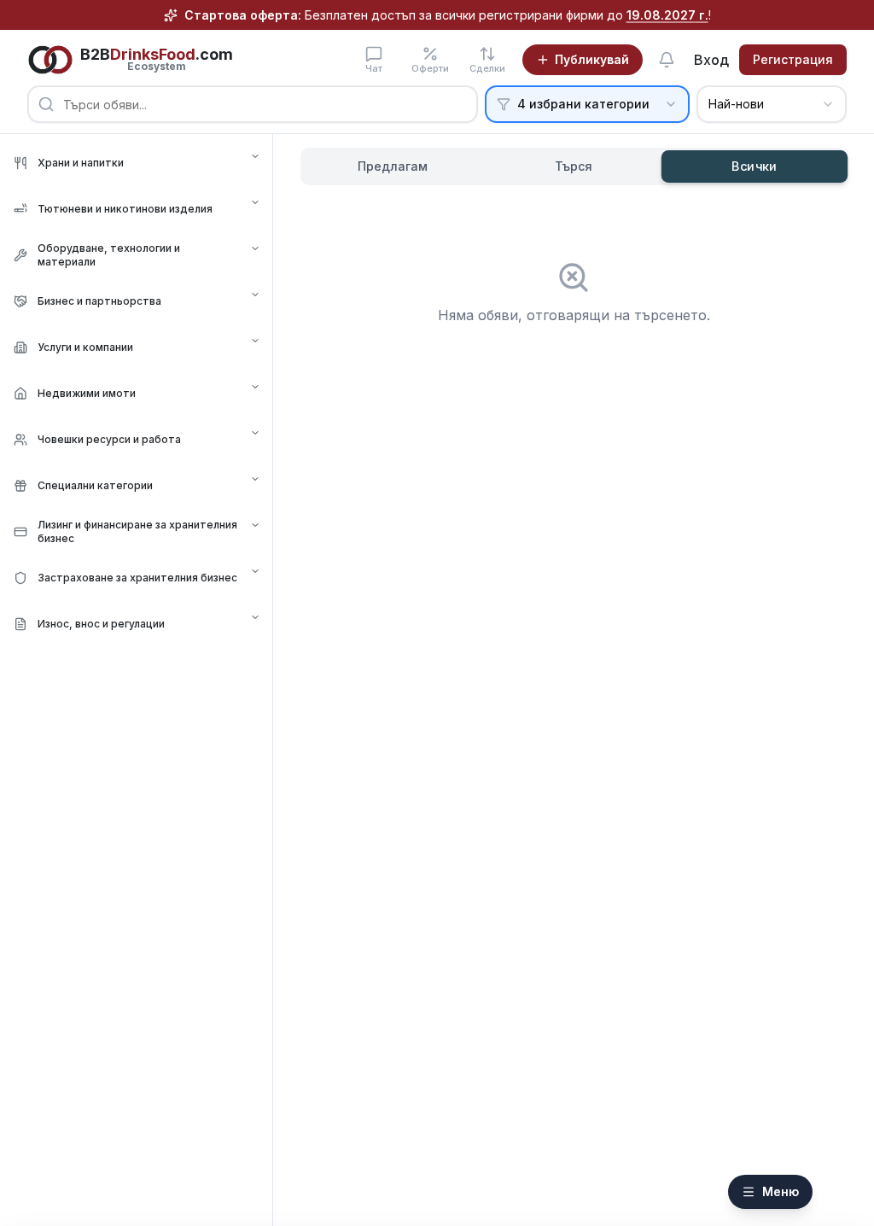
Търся (573, 166)
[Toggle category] (255, 156)
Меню (780, 1191)
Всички (754, 166)
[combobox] (771, 104)
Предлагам (393, 166)
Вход (711, 59)
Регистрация (793, 59)
